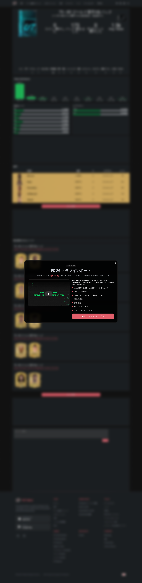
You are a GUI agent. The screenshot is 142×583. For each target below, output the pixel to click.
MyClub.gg (54, 275)
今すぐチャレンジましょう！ (93, 316)
